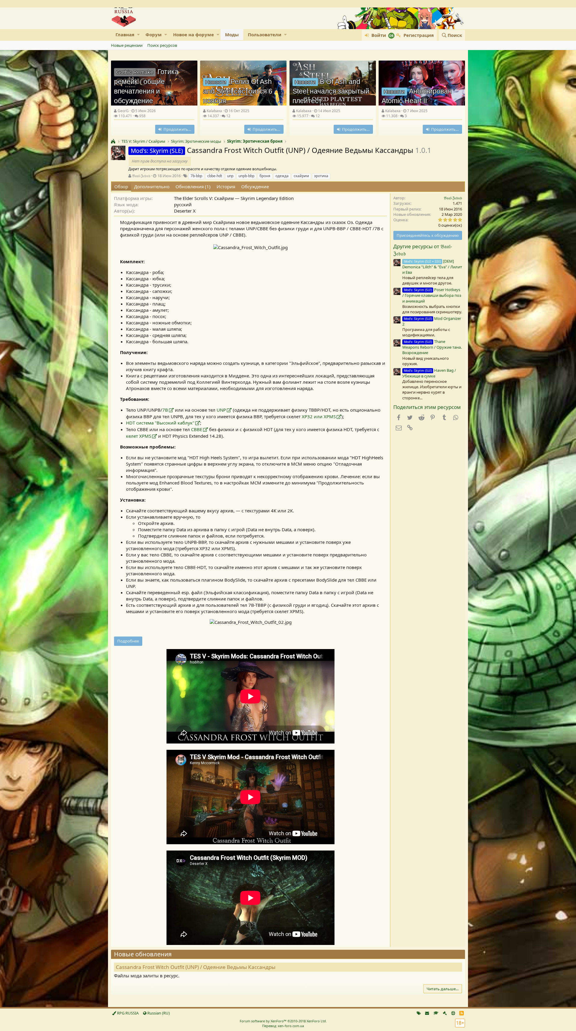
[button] (138, 34)
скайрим (301, 175)
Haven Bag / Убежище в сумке (429, 373)
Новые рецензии (126, 45)
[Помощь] (453, 1013)
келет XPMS (138, 436)
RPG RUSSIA (127, 1013)
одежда (282, 175)
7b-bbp (196, 175)
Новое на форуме (193, 34)
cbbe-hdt (214, 175)
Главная (125, 34)
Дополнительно (152, 186)
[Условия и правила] (436, 1013)
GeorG (123, 110)
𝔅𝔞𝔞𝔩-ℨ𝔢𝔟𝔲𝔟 (141, 175)
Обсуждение (255, 186)
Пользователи (264, 34)
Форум (154, 34)
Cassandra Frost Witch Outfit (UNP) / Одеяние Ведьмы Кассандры (195, 967)
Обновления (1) (193, 186)
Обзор (121, 186)
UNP (221, 410)
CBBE (196, 429)
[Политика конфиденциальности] (445, 1013)
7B (165, 410)
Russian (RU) (158, 1013)
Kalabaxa (214, 110)
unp (230, 175)
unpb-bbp (246, 175)
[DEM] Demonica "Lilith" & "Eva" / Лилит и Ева (432, 266)
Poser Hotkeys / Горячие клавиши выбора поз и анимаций (431, 295)
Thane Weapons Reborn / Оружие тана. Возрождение (432, 347)
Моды (232, 34)
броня (265, 175)
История (226, 186)
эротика (321, 175)
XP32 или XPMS (319, 416)
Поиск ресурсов (162, 45)
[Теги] (419, 1013)
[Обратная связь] (427, 1013)
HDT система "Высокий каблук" (160, 423)
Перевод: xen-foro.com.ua (283, 1026)
